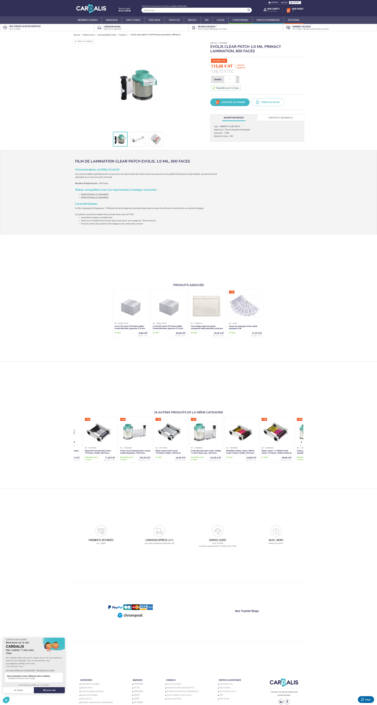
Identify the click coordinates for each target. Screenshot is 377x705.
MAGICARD (138, 691)
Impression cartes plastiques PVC (181, 687)
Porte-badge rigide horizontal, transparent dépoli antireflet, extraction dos (207, 328)
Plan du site (224, 698)
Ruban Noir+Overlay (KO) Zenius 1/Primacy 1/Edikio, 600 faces (98, 452)
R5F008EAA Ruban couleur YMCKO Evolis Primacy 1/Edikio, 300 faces (240, 452)
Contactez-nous (226, 684)
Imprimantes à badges (90, 684)
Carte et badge (133, 20)
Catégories (86, 680)
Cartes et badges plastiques (92, 691)
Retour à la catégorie (83, 41)
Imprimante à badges (88, 20)
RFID (207, 20)
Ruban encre (112, 20)
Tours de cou (86, 698)
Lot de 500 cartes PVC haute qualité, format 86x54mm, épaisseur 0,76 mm (168, 327)
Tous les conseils (174, 684)
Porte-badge (154, 20)
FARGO (137, 695)
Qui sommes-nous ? (228, 691)
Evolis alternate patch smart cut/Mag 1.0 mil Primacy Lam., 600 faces (206, 452)
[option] (139, 85)
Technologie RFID (174, 698)
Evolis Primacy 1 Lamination (95, 194)
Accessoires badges (89, 695)
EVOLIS (137, 687)
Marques (138, 680)
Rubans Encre (86, 687)
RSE (221, 695)
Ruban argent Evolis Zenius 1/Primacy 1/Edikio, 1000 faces (168, 452)
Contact (274, 2)
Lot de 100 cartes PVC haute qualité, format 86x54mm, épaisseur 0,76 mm (130, 327)
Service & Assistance (230, 680)
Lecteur (220, 20)
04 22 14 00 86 (125, 11)
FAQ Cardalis (225, 687)
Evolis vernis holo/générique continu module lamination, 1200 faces (135, 452)
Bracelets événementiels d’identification (97, 702)
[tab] (233, 118)
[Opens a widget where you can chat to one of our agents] (366, 700)
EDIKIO (136, 698)
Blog (285, 2)
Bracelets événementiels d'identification (183, 691)
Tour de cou (174, 20)
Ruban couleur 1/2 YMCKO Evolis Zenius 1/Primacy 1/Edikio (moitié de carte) (277, 453)
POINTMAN (138, 684)
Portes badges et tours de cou (179, 695)
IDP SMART (138, 702)
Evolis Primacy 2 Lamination (95, 197)
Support (296, 2)
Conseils (171, 680)
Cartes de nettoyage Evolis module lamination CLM (243, 327)
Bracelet (192, 20)
